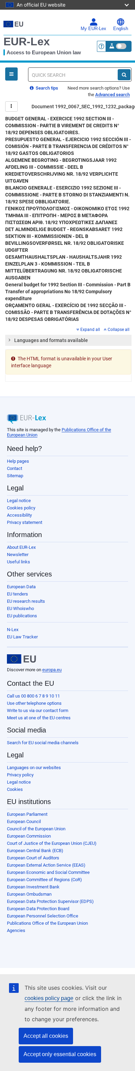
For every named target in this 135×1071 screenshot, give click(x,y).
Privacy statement (24, 522)
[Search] (124, 74)
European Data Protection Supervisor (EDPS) (50, 901)
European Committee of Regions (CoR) (44, 879)
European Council (24, 821)
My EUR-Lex (93, 28)
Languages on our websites (34, 767)
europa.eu (52, 669)
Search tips (46, 88)
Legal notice (19, 500)
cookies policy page (49, 998)
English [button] (120, 28)
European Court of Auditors (33, 857)
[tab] (68, 340)
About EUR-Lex (21, 547)
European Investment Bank (33, 886)
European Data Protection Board (38, 908)
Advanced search (112, 94)
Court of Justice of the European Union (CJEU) (52, 843)
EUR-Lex (26, 41)
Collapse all (118, 329)
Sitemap (15, 475)
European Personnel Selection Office (42, 915)
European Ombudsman (29, 894)
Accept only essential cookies (60, 1054)
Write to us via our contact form (37, 710)
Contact (14, 468)
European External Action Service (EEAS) (46, 865)
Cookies (15, 789)
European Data (21, 586)
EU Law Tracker (22, 636)
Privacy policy (20, 774)
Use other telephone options (34, 703)
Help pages (18, 461)
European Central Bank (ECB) (35, 850)
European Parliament (27, 814)
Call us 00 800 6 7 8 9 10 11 (33, 696)
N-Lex (12, 629)
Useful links (18, 561)
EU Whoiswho (20, 608)
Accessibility (19, 515)
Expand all (90, 329)
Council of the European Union (36, 828)
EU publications (22, 615)
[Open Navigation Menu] (11, 74)
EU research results (26, 601)
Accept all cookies (46, 1036)
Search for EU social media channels (43, 742)
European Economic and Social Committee (48, 872)
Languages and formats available (51, 340)
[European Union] (21, 659)
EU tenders (17, 594)
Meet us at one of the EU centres (39, 717)
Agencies (16, 930)
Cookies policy (21, 507)
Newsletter (17, 554)
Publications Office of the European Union (47, 923)
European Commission (29, 836)
